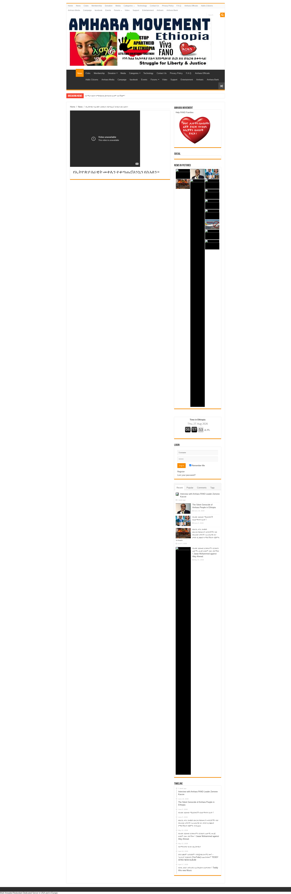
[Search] (222, 15)
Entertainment (148, 10)
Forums (117, 10)
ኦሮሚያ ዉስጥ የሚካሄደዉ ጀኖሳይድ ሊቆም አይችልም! (105, 96)
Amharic (160, 10)
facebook (98, 10)
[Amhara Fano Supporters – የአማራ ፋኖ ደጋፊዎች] (140, 41)
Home (70, 6)
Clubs (86, 6)
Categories (128, 6)
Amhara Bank (172, 10)
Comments (202, 488)
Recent (180, 488)
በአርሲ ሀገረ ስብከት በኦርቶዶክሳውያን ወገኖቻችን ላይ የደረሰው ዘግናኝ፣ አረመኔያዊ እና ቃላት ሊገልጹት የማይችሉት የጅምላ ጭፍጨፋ (197, 534)
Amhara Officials (191, 6)
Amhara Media (74, 10)
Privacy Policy (168, 6)
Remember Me (198, 465)
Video (127, 10)
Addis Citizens (207, 6)
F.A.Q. (179, 6)
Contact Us (154, 6)
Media (118, 6)
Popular (190, 488)
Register (181, 471)
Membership (97, 6)
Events (108, 10)
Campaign (87, 10)
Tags (212, 488)
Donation (108, 6)
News (78, 6)
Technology (142, 6)
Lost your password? (186, 475)
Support (136, 10)
